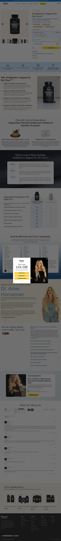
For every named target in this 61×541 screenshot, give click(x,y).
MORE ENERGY (22, 275)
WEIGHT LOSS (22, 273)
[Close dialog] (47, 258)
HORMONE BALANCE (22, 278)
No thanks (22, 280)
